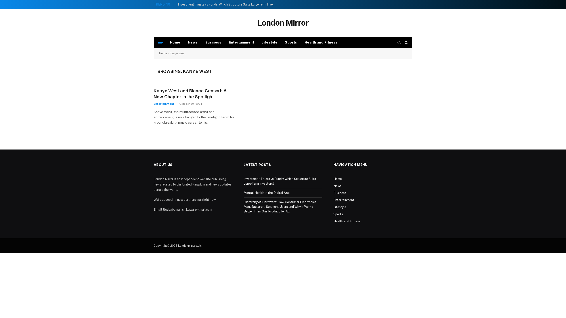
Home (175, 42)
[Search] (406, 42)
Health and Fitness (321, 42)
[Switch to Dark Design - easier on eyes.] (399, 42)
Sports (291, 42)
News (193, 42)
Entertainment (241, 42)
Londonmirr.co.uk (189, 245)
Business (213, 42)
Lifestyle (269, 42)
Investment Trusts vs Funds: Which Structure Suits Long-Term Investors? (227, 4)
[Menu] (160, 42)
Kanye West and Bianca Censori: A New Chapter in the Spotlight (190, 93)
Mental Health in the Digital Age (267, 193)
